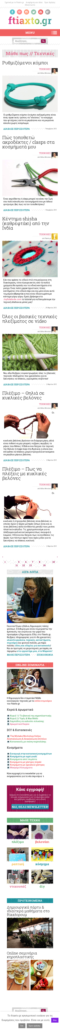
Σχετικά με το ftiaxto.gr (14, 2)
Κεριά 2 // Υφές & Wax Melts (24, 718)
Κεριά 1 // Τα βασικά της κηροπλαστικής (30, 715)
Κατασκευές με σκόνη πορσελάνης (28, 741)
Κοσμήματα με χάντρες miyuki (25, 762)
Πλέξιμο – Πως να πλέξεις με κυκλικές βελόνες (24, 473)
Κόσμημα (42, 864)
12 (23, 565)
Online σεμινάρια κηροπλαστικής (22, 955)
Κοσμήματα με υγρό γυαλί (23, 756)
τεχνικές (30, 640)
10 (53, 561)
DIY (42, 886)
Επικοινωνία (30, 5)
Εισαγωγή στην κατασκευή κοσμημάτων (31, 753)
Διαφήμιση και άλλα (34, 2)
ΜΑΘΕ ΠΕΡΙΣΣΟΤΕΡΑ (18, 654)
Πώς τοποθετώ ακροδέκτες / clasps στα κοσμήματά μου (28, 142)
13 (30, 565)
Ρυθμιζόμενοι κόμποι (25, 63)
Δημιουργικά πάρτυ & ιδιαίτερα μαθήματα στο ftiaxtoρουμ (28, 911)
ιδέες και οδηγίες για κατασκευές (32, 645)
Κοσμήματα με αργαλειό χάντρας (27, 765)
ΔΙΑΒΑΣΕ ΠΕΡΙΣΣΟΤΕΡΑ (16, 128)
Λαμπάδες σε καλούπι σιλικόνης (27, 721)
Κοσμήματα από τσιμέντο (23, 759)
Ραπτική (18, 864)
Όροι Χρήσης (49, 2)
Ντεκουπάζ (18, 886)
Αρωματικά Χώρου (19, 724)
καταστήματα (43, 640)
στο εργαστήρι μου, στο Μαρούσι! (34, 651)
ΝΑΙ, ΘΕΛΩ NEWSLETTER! (30, 807)
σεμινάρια (12, 643)
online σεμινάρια (43, 701)
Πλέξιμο (18, 842)
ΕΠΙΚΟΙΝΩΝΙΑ (45, 655)
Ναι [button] (55, 1020)
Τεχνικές (45, 69)
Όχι (22, 1025)
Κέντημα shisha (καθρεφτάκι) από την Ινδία (25, 223)
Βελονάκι (42, 842)
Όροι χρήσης (34, 1025)
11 (17, 565)
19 (44, 565)
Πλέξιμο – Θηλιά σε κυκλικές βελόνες (23, 395)
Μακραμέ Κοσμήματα (21, 767)
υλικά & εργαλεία (16, 640)
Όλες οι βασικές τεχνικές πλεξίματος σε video (29, 318)
